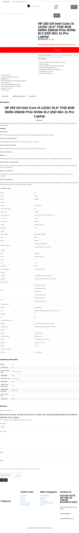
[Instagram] (7, 506)
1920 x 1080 (15, 390)
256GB (40, 57)
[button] (59, 1)
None (13, 375)
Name (2, 452)
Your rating (3, 423)
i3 (52, 57)
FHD (46, 57)
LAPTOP (60, 57)
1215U (70, 55)
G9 (49, 57)
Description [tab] (5, 96)
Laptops (56, 55)
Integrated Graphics (16, 371)
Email (2, 460)
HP (52, 55)
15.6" (74, 55)
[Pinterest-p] (3, 506)
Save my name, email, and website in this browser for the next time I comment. (21, 468)
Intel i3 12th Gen (16, 378)
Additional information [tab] (18, 96)
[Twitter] (12, 506)
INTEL (55, 57)
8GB (43, 57)
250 (77, 55)
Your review (3, 431)
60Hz (13, 385)
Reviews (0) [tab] (32, 96)
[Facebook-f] (16, 506)
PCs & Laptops (62, 55)
